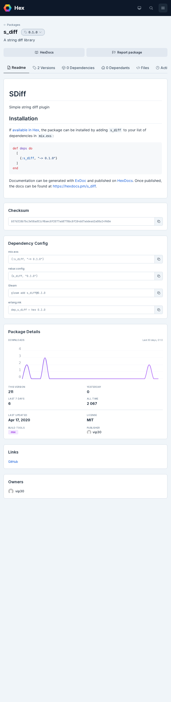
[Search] (151, 8)
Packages (13, 24)
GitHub (13, 461)
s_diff (11, 32)
